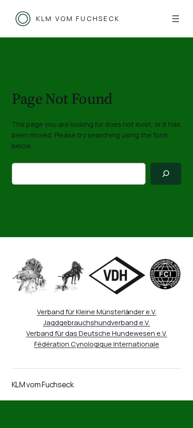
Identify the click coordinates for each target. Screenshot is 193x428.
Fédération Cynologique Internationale (96, 344)
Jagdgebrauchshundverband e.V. (96, 322)
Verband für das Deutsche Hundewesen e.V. (96, 333)
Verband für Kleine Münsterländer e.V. (96, 311)
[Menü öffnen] (175, 18)
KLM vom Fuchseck (78, 18)
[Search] (165, 174)
